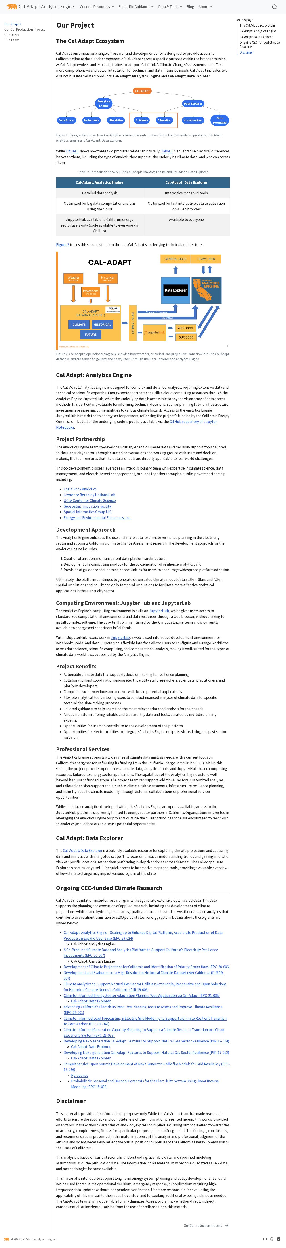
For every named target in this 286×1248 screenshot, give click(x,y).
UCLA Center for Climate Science (90, 500)
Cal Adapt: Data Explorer (256, 37)
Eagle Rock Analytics (80, 489)
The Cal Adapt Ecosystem (257, 25)
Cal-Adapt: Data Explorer (82, 850)
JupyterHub (159, 610)
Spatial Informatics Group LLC (87, 511)
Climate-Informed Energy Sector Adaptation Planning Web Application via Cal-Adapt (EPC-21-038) (142, 995)
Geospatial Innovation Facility (87, 506)
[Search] (274, 7)
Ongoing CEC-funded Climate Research (260, 44)
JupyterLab (120, 637)
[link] (97, 7)
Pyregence (79, 1075)
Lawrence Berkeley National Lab (89, 494)
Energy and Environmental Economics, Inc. (97, 517)
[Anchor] (129, 40)
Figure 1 (72, 151)
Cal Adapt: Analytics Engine (258, 31)
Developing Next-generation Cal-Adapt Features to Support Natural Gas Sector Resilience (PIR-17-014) (146, 1041)
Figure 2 (62, 244)
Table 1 (167, 151)
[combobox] (274, 7)
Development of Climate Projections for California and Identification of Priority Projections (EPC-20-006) (147, 966)
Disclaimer (247, 52)
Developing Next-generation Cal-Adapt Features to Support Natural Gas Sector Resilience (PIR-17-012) (146, 1052)
